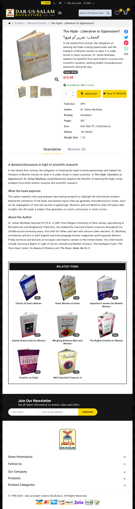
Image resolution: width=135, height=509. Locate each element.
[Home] (10, 23)
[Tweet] (126, 37)
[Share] (126, 31)
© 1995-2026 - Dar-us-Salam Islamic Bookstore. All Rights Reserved (47, 496)
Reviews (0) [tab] (77, 149)
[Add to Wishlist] (115, 94)
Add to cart (89, 94)
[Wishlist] (117, 13)
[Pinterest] (126, 43)
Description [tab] (52, 149)
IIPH (83, 104)
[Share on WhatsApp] (126, 48)
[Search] (108, 13)
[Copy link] (126, 54)
